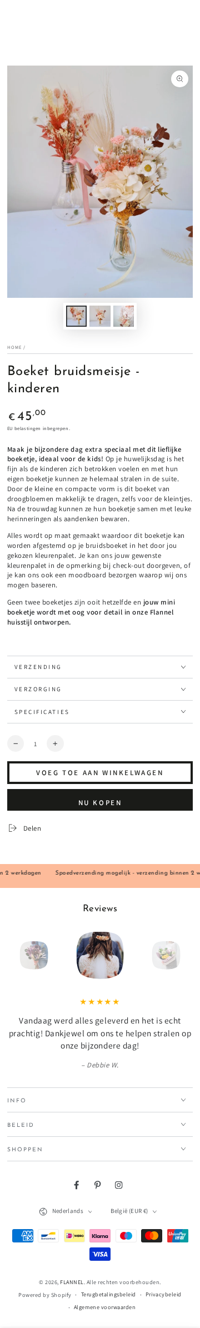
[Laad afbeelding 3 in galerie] (123, 316)
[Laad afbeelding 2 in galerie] (99, 316)
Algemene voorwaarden (105, 1307)
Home (14, 347)
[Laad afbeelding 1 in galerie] (76, 316)
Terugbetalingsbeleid (108, 1294)
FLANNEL (72, 1282)
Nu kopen (100, 802)
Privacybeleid (164, 1294)
